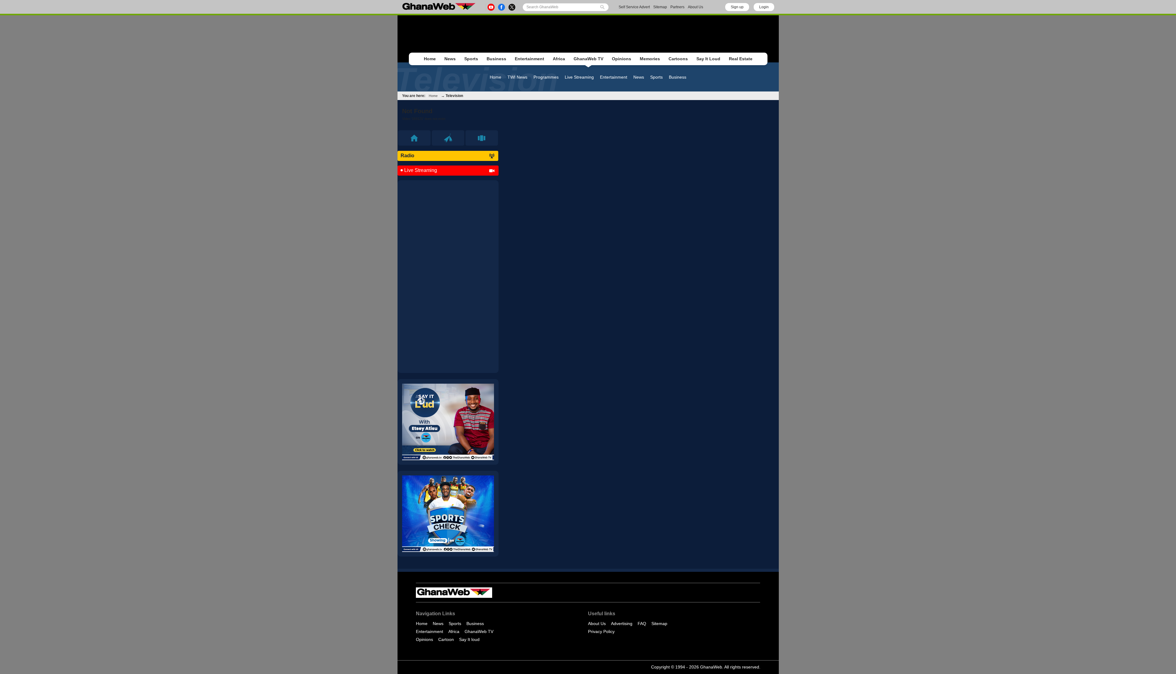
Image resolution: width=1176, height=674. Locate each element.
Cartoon (446, 639)
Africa (559, 58)
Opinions (621, 58)
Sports (471, 58)
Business (496, 58)
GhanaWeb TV (588, 58)
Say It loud (469, 639)
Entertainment (529, 58)
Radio (407, 155)
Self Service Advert (634, 7)
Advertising (621, 623)
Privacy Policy (601, 631)
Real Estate (740, 58)
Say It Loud (708, 58)
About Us (695, 7)
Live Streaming (579, 77)
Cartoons (678, 58)
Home (430, 58)
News (450, 58)
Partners (677, 7)
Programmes (546, 77)
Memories (650, 58)
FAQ (642, 623)
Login (764, 7)
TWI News (517, 77)
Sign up (737, 7)
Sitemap (660, 7)
